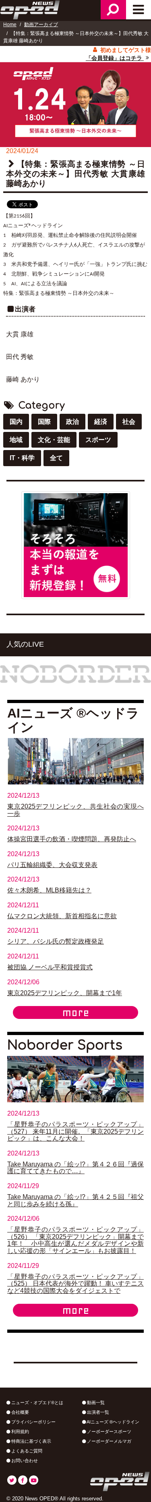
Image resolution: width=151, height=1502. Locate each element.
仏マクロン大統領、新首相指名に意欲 (62, 916)
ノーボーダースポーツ (108, 1431)
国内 (16, 421)
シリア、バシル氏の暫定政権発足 (55, 941)
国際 (44, 421)
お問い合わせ (24, 1460)
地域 (16, 439)
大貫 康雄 (19, 334)
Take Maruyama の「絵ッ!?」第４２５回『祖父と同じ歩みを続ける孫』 (75, 1200)
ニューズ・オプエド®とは (36, 1402)
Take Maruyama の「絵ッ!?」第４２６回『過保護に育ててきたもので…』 (75, 1168)
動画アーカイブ (41, 24)
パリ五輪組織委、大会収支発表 (52, 864)
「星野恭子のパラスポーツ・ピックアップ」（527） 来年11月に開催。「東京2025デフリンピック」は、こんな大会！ (75, 1131)
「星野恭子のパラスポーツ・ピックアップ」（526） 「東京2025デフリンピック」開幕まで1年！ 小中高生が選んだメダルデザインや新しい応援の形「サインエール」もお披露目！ (75, 1240)
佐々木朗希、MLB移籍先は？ (49, 890)
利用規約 (19, 1431)
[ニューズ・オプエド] (30, 9)
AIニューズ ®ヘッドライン (112, 1421)
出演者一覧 (97, 1412)
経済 (100, 421)
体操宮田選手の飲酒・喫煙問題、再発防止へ (71, 839)
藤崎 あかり (23, 379)
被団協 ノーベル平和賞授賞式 (50, 967)
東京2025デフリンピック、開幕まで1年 (64, 993)
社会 (128, 421)
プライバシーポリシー (33, 1421)
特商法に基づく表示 (30, 1441)
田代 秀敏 (19, 356)
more (75, 1012)
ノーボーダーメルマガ (108, 1441)
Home (10, 24)
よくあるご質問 (26, 1450)
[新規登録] (75, 544)
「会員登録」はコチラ (115, 58)
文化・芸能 (54, 439)
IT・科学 (22, 457)
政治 (72, 421)
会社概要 (19, 1412)
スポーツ (98, 439)
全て (56, 457)
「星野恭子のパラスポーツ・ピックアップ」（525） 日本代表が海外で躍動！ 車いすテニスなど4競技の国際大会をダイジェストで (75, 1283)
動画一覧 (95, 1402)
